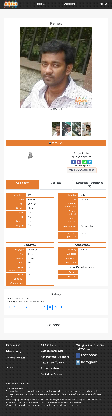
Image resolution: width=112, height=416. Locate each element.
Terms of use (13, 345)
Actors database (50, 368)
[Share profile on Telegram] (89, 162)
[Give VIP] (30, 155)
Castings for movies (52, 351)
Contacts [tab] (56, 183)
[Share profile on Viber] (79, 162)
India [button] (8, 367)
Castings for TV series (53, 363)
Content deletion (15, 358)
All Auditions (48, 345)
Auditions (69, 4)
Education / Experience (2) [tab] (89, 185)
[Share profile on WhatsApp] (84, 162)
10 (62, 307)
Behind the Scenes (51, 374)
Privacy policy (14, 351)
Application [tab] (22, 183)
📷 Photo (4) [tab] (56, 143)
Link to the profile (82, 166)
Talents (41, 4)
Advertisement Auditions (55, 357)
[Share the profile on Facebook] (73, 162)
